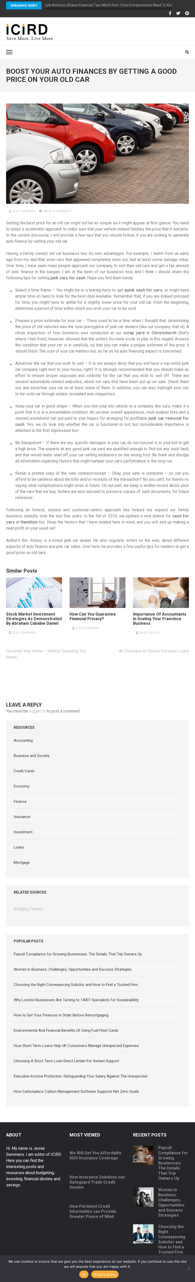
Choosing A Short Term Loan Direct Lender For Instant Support (66, 1061)
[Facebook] (170, 13)
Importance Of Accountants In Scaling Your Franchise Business (159, 619)
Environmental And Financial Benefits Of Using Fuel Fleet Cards (66, 1030)
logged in (37, 711)
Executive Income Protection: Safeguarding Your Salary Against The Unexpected (80, 1076)
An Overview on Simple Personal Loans (154, 651)
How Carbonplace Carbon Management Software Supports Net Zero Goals (76, 1091)
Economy (21, 786)
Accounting (23, 740)
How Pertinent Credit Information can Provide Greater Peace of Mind (93, 1211)
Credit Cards (24, 771)
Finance (20, 801)
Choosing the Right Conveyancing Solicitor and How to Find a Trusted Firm (76, 984)
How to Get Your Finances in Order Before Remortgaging (61, 1015)
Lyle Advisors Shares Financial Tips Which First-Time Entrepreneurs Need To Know (110, 5)
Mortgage (22, 862)
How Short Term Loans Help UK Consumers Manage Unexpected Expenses (76, 1045)
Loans (19, 847)
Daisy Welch (149, 632)
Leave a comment (57, 211)
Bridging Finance (28, 909)
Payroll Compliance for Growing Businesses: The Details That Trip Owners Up (78, 954)
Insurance (22, 816)
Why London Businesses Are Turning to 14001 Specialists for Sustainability (76, 1000)
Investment (23, 832)
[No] (188, 1268)
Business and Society (32, 755)
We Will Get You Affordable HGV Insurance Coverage (95, 1155)
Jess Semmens (24, 211)
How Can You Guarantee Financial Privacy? (93, 616)
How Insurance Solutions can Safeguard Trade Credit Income (97, 1182)
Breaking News (24, 5)
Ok (84, 1274)
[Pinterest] (187, 13)
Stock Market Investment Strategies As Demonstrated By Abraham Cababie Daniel (34, 619)
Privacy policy (105, 1274)
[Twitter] (178, 13)
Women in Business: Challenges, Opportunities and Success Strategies (73, 969)
